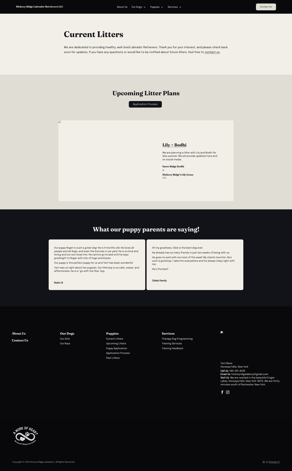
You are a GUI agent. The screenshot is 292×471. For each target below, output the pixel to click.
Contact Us (266, 7)
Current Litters (114, 339)
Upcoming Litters (116, 343)
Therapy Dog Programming (177, 339)
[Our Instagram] (227, 392)
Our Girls (65, 339)
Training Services (172, 343)
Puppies (155, 7)
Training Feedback (172, 348)
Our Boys (65, 343)
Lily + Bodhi (174, 144)
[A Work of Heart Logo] (25, 435)
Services (173, 7)
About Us (122, 7)
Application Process (118, 353)
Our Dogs (137, 7)
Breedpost (274, 462)
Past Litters (113, 358)
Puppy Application (116, 348)
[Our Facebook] (222, 392)
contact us (212, 52)
